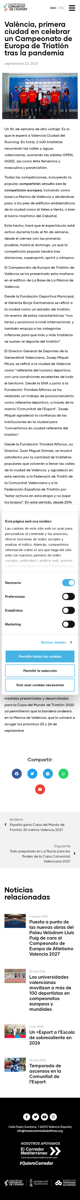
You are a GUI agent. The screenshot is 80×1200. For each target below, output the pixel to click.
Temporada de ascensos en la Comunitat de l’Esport (45, 1073)
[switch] (68, 596)
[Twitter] (35, 1116)
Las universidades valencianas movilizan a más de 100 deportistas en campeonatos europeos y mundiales (50, 993)
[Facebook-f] (26, 1116)
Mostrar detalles (53, 642)
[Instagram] (53, 1116)
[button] (17, 774)
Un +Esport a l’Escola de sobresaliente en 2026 (52, 1037)
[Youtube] (44, 1116)
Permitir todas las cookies (40, 656)
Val (61, 8)
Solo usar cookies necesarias (40, 685)
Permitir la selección (40, 671)
